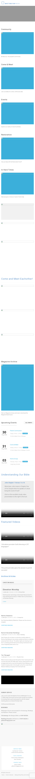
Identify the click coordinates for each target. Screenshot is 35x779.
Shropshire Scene (20, 657)
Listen (4, 601)
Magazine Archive (9, 362)
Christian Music (21, 592)
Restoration (6, 135)
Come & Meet (14, 444)
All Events (28, 422)
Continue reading (7, 625)
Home (3, 774)
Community (6, 29)
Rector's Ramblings (21, 634)
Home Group (14, 459)
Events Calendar (9, 774)
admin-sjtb (6, 592)
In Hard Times (7, 170)
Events (4, 100)
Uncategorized (20, 617)
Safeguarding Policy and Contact (22, 774)
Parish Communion (16, 430)
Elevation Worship (11, 590)
